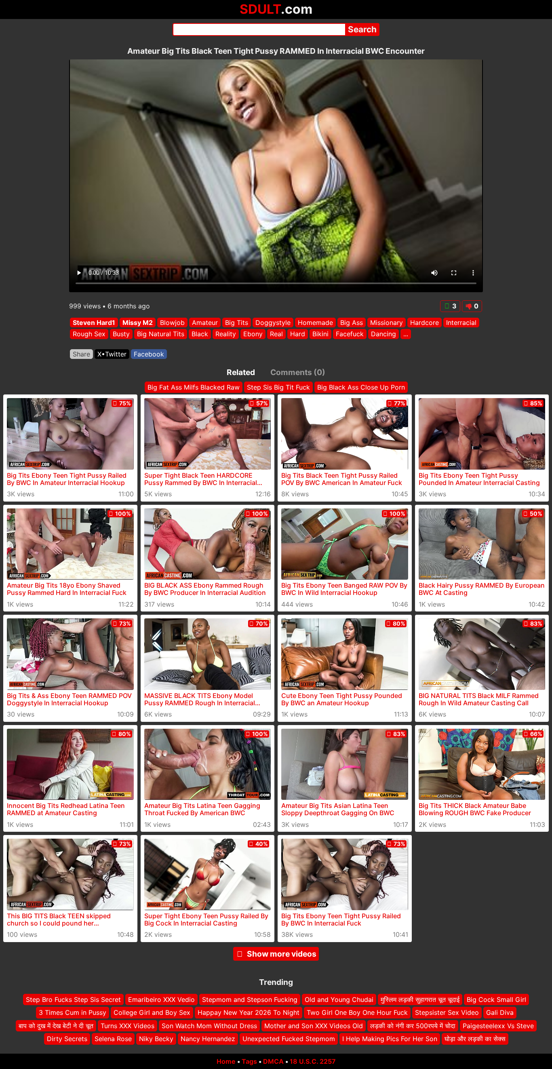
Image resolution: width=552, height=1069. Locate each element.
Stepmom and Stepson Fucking (249, 999)
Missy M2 (137, 322)
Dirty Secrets (67, 1039)
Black (200, 334)
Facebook (149, 354)
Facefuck (350, 334)
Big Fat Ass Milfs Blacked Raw (193, 387)
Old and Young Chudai (339, 999)
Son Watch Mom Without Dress (209, 1026)
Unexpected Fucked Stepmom (288, 1039)
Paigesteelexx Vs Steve (498, 1026)
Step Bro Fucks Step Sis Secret (73, 999)
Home (226, 1061)
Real (276, 334)
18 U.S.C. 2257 (313, 1061)
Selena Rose (113, 1039)
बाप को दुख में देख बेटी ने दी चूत (56, 1026)
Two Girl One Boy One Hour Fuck (357, 1012)
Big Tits (236, 322)
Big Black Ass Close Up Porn (361, 387)
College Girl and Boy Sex (152, 1012)
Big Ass (351, 322)
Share (81, 354)
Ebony (253, 334)
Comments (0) (297, 372)
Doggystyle (273, 322)
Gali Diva (500, 1012)
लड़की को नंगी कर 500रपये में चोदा (412, 1026)
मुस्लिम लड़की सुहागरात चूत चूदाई (420, 999)
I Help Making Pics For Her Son (389, 1039)
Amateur (205, 322)
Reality (225, 334)
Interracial (461, 322)
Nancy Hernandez (208, 1039)
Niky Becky (156, 1039)
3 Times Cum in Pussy (72, 1012)
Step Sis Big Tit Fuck (278, 387)
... (405, 334)
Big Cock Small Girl (496, 999)
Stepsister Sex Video (447, 1012)
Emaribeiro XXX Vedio (161, 999)
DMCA (273, 1061)
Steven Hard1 (94, 322)
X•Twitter (111, 354)
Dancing (383, 334)
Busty (121, 334)
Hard (297, 334)
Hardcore (424, 322)
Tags (249, 1061)
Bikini (320, 334)
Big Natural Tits (160, 334)
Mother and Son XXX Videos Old (313, 1026)
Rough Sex (89, 334)
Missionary (386, 322)
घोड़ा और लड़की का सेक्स (475, 1039)
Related (241, 372)
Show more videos (281, 954)
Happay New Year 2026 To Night (248, 1012)
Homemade (315, 322)
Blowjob (172, 322)
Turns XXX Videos (127, 1026)
